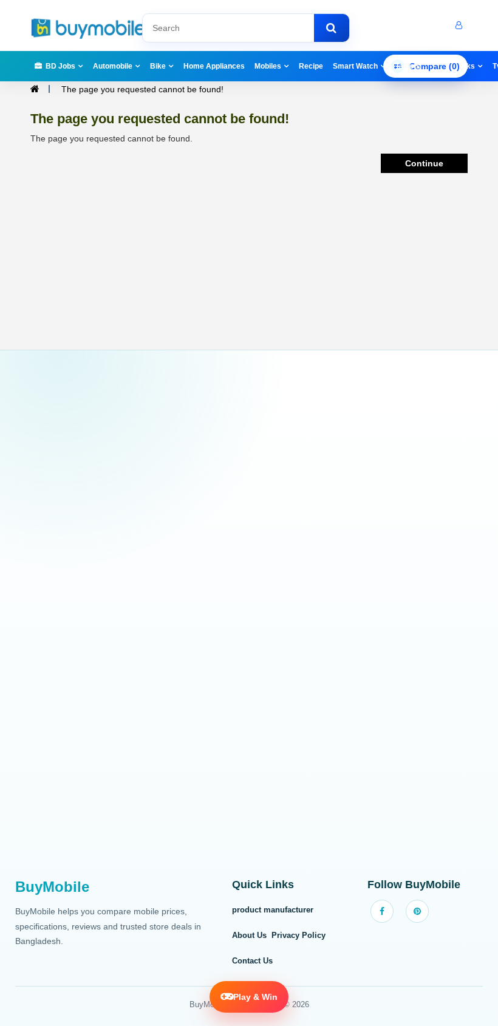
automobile (112, 66)
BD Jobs (60, 66)
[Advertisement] (249, 621)
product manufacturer (272, 909)
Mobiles (267, 66)
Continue (424, 163)
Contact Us (252, 960)
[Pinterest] (417, 911)
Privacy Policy (298, 935)
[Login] (457, 25)
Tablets (407, 66)
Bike (158, 66)
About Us (249, 935)
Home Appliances (214, 66)
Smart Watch (355, 66)
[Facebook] (382, 911)
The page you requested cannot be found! (142, 89)
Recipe (311, 66)
